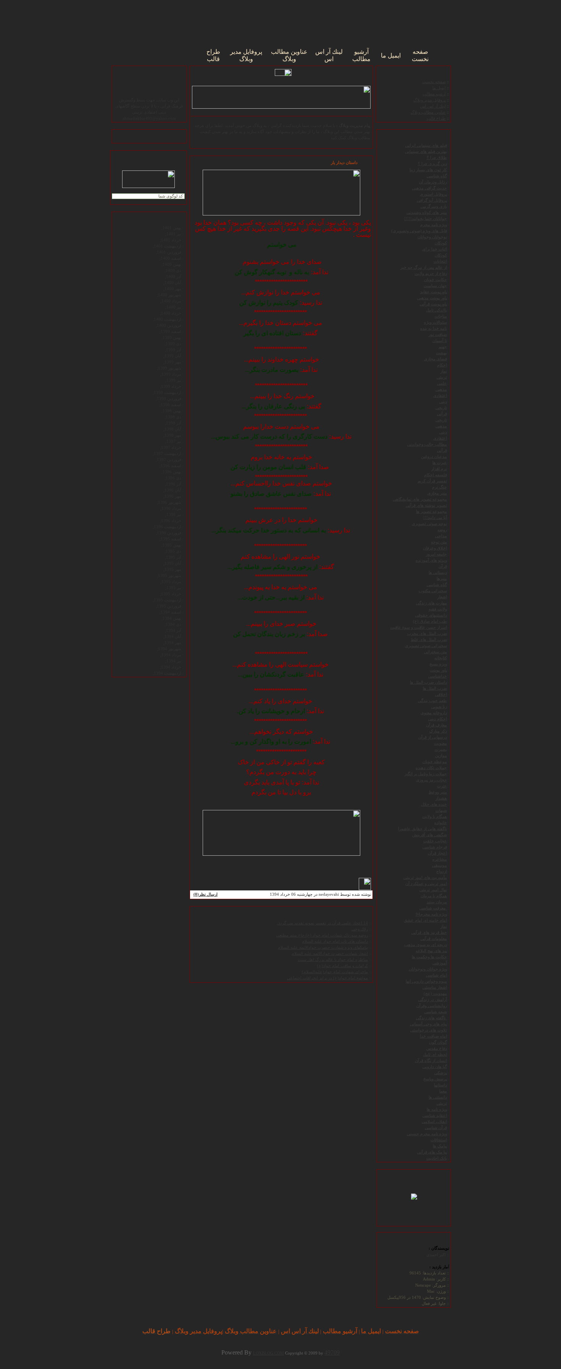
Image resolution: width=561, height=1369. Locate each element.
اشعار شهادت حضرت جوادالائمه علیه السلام (330, 953)
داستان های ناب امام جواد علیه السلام (335, 941)
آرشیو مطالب (434, 94)
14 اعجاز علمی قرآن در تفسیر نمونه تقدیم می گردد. (322, 923)
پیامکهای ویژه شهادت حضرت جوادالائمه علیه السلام (323, 947)
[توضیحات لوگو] (414, 1195)
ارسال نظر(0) (205, 894)
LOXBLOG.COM (268, 1353)
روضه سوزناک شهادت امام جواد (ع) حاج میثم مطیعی (322, 935)
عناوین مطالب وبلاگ (428, 112)
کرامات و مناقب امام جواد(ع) (342, 966)
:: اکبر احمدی (437, 1254)
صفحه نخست (434, 82)
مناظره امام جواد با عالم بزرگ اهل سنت (333, 960)
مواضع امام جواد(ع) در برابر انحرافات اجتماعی (327, 978)
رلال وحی (359, 929)
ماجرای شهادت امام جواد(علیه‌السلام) (335, 972)
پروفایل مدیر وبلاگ (429, 100)
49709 (332, 1352)
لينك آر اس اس (433, 106)
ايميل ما (439, 88)
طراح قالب (436, 118)
